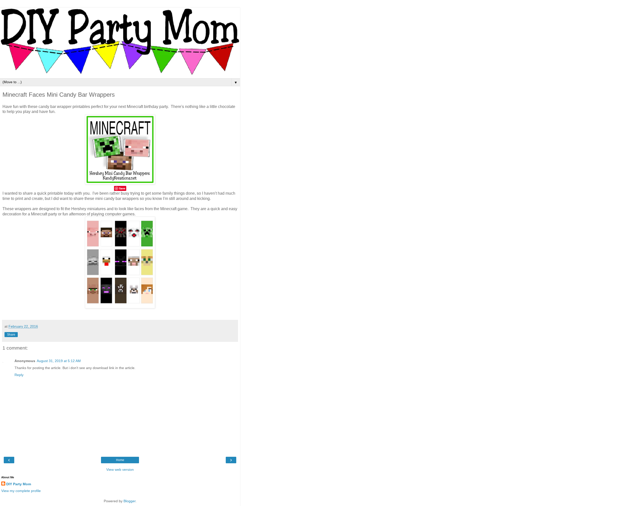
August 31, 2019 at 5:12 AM (59, 361)
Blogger (130, 501)
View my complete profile (21, 491)
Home (120, 460)
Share (11, 334)
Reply (19, 375)
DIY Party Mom (18, 484)
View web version (120, 470)
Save (122, 188)
